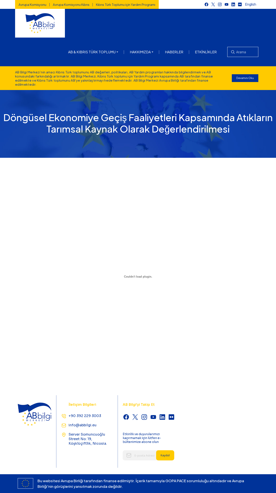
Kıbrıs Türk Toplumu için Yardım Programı (125, 4)
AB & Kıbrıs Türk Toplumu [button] (92, 52)
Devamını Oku (245, 78)
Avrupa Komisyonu (32, 4)
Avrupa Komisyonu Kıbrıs (71, 4)
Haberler (174, 52)
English (250, 4)
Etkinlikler (206, 52)
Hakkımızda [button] (140, 52)
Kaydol (165, 455)
